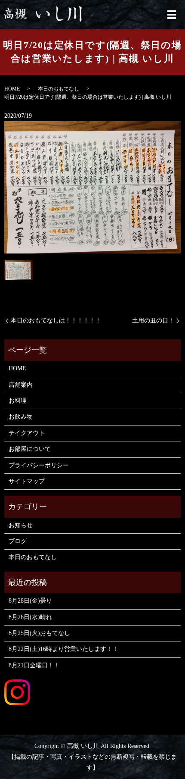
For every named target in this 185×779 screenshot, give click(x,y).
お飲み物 (21, 416)
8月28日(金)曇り (30, 601)
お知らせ (21, 525)
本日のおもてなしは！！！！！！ (56, 320)
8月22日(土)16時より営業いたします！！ (63, 649)
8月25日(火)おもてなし (39, 633)
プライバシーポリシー (39, 465)
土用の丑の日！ (153, 320)
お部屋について (30, 449)
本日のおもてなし (58, 89)
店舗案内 (21, 385)
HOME (12, 89)
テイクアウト (27, 433)
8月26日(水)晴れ (30, 617)
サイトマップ (27, 481)
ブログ (18, 541)
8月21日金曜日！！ (34, 665)
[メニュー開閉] (171, 14)
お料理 (18, 400)
